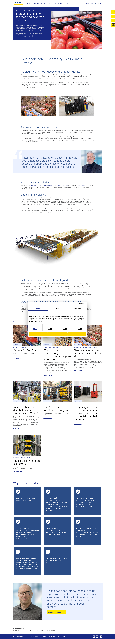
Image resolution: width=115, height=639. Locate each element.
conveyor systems (63, 185)
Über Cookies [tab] (77, 308)
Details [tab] (57, 308)
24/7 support (61, 636)
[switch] (50, 329)
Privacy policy (52, 636)
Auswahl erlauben (57, 334)
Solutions (21, 10)
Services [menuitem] (49, 3)
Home (17, 10)
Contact (91, 3)
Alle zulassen (77, 334)
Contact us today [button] (54, 612)
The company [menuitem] (58, 3)
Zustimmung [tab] (38, 308)
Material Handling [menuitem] (39, 3)
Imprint (44, 636)
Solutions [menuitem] (29, 3)
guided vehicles (81, 185)
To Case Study (17, 358)
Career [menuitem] (67, 3)
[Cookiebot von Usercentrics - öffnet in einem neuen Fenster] (80, 304)
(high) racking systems (37, 185)
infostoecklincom (51, 630)
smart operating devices (50, 185)
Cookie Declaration (35, 636)
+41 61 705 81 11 (40, 630)
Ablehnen (38, 334)
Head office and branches (20, 636)
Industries (25, 10)
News (87, 3)
